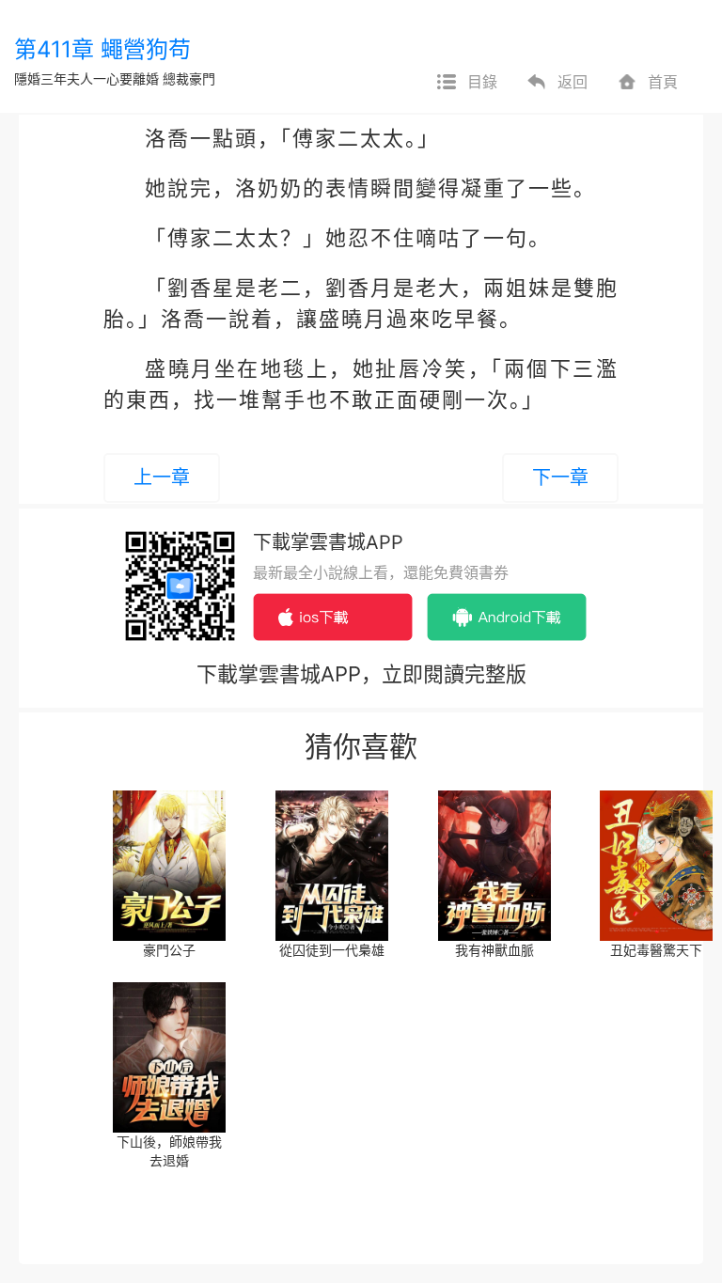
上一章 (161, 477)
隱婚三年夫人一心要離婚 (86, 78)
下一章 (560, 477)
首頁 (663, 81)
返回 (572, 81)
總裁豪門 (189, 78)
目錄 (482, 81)
